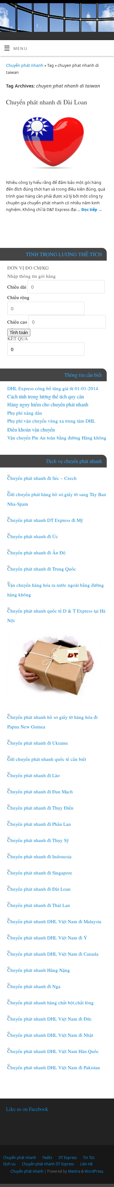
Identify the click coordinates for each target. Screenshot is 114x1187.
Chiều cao (17, 322)
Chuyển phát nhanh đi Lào (33, 775)
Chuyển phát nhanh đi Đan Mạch (40, 791)
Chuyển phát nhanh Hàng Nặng (38, 970)
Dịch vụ (9, 1164)
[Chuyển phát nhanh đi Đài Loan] (57, 144)
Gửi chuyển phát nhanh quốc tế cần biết (46, 759)
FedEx (47, 1157)
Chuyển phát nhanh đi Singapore (39, 872)
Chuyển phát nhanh (24, 65)
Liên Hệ (86, 1164)
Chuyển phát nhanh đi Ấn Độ (36, 552)
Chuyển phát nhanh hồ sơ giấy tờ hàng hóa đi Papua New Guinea (52, 722)
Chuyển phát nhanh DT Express (48, 1164)
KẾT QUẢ (17, 338)
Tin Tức (89, 1157)
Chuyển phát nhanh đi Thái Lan (38, 905)
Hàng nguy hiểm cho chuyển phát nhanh (47, 404)
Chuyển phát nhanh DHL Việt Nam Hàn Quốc (53, 1051)
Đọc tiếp (91, 209)
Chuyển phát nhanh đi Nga (33, 986)
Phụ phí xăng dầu (24, 413)
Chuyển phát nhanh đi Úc (32, 536)
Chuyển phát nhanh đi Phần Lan (39, 824)
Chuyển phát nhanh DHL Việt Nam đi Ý (47, 937)
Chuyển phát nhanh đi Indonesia (39, 856)
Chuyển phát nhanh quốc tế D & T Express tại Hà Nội (56, 615)
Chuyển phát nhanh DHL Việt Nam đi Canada (52, 954)
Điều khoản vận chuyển (31, 429)
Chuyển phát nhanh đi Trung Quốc (41, 568)
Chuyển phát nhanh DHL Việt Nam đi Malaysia (54, 921)
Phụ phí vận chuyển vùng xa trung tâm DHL (51, 421)
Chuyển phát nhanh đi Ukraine (37, 743)
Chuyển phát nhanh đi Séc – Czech (42, 478)
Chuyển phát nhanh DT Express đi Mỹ (45, 520)
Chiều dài (16, 287)
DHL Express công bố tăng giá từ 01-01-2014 (52, 388)
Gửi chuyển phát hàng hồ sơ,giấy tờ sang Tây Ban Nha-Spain (56, 499)
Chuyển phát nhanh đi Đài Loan (46, 102)
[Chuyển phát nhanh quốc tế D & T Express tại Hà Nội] (55, 666)
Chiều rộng (18, 297)
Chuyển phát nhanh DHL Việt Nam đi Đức (49, 1018)
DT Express (68, 1157)
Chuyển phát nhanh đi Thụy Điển (40, 807)
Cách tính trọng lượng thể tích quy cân (45, 396)
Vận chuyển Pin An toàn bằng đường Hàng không (56, 437)
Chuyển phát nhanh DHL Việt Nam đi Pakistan (53, 1067)
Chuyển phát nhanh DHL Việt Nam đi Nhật (50, 1035)
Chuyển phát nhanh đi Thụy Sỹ (38, 840)
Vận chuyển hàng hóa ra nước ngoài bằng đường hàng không (55, 590)
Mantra (74, 1171)
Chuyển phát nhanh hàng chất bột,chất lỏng (50, 1002)
